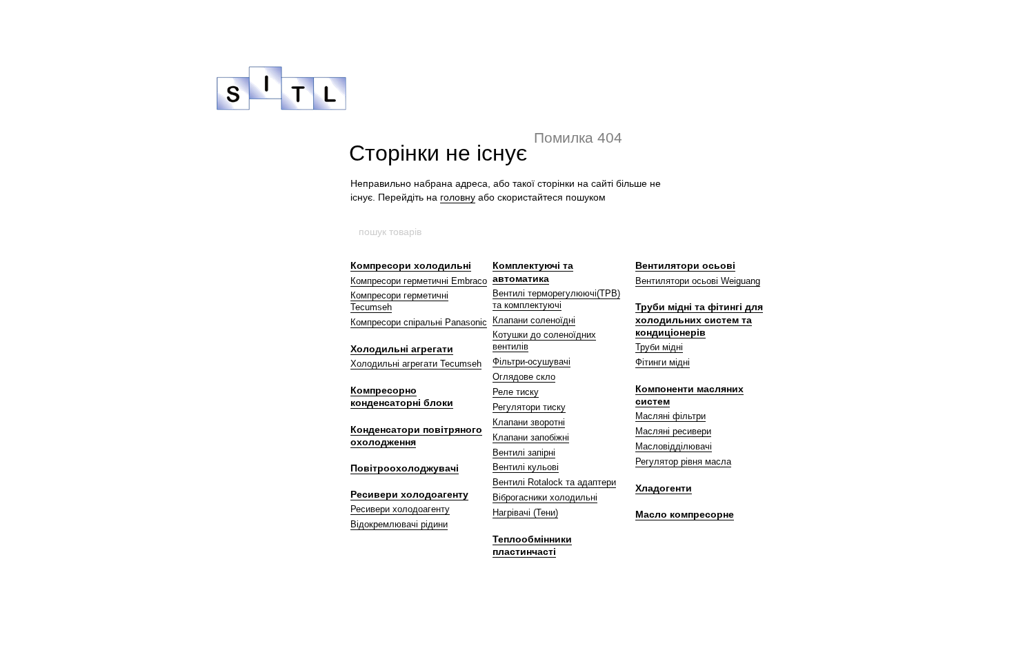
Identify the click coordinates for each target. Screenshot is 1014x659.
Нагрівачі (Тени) (525, 512)
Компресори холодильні (410, 265)
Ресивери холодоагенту (409, 494)
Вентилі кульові (526, 467)
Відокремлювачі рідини (399, 524)
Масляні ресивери (673, 431)
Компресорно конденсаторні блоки (401, 396)
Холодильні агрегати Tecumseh (415, 363)
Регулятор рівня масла (683, 461)
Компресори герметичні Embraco (418, 281)
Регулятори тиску (529, 407)
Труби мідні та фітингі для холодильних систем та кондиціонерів (699, 319)
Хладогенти (663, 488)
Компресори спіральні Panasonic (418, 322)
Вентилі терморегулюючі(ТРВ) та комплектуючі (556, 299)
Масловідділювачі (673, 446)
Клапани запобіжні (531, 437)
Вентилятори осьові (685, 265)
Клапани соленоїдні (534, 320)
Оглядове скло (524, 377)
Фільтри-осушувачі (531, 361)
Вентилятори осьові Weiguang (697, 281)
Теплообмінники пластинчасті (532, 545)
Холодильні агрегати (401, 348)
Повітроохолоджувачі (404, 468)
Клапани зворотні (529, 422)
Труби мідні (659, 347)
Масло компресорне (684, 514)
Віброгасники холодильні (545, 497)
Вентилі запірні (524, 452)
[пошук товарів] (657, 231)
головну (457, 197)
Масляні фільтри (670, 416)
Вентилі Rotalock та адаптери (554, 482)
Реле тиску (516, 392)
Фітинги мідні (662, 362)
